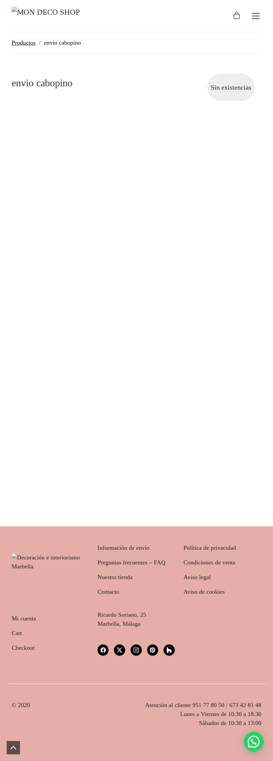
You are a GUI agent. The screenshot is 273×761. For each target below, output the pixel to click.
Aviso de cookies (204, 591)
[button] (254, 742)
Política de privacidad (209, 547)
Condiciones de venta (209, 562)
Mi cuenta (24, 618)
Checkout (23, 647)
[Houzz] (169, 650)
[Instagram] (136, 650)
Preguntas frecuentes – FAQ (131, 562)
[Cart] (236, 16)
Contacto (108, 591)
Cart (17, 633)
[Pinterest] (152, 650)
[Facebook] (103, 650)
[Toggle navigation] (255, 16)
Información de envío (123, 547)
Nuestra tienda (115, 577)
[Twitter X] (119, 650)
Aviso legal (197, 577)
